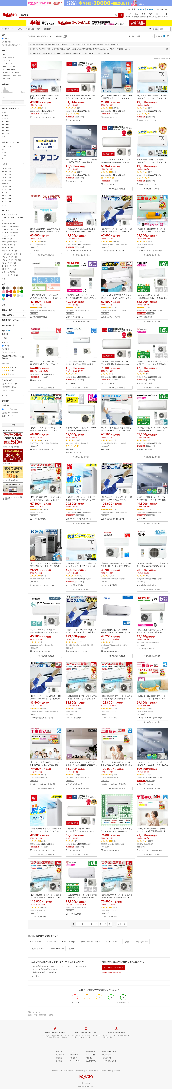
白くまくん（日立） (9, 236)
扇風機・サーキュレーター (90, 942)
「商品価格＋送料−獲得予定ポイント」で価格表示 (45, 36)
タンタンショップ (74, 120)
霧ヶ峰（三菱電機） (9, 223)
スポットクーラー (141, 942)
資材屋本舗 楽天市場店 (111, 651)
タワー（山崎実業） (9, 272)
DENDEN (106, 449)
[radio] (3, 38)
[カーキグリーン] (21, 288)
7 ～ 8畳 (5, 115)
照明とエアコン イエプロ (147, 120)
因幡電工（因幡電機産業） (11, 227)
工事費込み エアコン (37, 949)
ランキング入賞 (73, 114)
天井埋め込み (6, 146)
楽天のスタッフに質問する (113, 967)
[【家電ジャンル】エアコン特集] (46, 158)
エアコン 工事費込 (68, 942)
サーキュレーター (57, 949)
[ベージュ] (18, 288)
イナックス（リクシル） (10, 275)
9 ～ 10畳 (5, 118)
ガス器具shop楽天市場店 (147, 585)
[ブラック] (3, 288)
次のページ (122, 924)
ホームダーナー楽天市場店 (41, 651)
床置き (4, 155)
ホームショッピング (75, 452)
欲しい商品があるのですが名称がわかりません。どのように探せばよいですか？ (60, 966)
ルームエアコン (36, 942)
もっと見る (35, 976)
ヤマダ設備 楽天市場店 (111, 850)
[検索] (121, 15)
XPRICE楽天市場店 (145, 317)
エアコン (51, 1015)
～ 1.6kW (5, 192)
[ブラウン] (14, 288)
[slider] (2, 93)
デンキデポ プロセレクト (76, 317)
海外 (9, 331)
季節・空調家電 (40, 1015)
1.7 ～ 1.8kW (6, 201)
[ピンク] (3, 291)
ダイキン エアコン (112, 942)
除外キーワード (7, 416)
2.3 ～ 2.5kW (6, 180)
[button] (163, 9)
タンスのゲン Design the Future (43, 585)
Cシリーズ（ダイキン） (10, 263)
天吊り (4, 152)
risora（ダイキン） (8, 248)
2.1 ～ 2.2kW (6, 174)
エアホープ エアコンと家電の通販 (150, 251)
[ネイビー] (7, 295)
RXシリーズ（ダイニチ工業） (12, 260)
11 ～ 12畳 (5, 122)
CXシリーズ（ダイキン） (10, 257)
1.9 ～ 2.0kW (6, 198)
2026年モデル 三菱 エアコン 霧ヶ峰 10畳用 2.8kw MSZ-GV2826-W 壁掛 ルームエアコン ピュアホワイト (152, 566)
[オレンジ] (14, 291)
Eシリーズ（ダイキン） (10, 269)
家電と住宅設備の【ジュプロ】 (114, 251)
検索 (13, 102)
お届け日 (5, 342)
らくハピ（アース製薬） (10, 233)
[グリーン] (21, 291)
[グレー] (7, 288)
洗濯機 (71, 949)
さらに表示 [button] (6, 79)
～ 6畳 (4, 112)
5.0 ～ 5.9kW (6, 177)
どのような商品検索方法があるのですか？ (47, 969)
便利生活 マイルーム (110, 117)
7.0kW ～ (5, 183)
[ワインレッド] (7, 291)
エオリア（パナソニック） (11, 230)
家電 (29, 1015)
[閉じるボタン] (167, 44)
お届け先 (5, 334)
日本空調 (35, 251)
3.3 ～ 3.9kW (6, 189)
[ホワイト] (10, 288)
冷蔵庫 (126, 942)
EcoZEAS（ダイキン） (10, 214)
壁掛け (4, 149)
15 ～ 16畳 (5, 128)
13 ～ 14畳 (5, 125)
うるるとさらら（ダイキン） (12, 254)
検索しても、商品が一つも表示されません (47, 972)
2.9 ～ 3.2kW (6, 195)
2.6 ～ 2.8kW (6, 168)
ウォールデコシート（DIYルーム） (12, 219)
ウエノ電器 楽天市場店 (75, 585)
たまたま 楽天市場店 (110, 585)
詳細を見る (106, 53)
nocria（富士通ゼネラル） (11, 242)
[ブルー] (3, 295)
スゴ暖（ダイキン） (9, 245)
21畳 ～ (4, 137)
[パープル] (10, 295)
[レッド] (10, 291)
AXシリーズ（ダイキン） (10, 251)
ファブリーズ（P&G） (9, 266)
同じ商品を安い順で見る (117, 189)
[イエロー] (18, 291)
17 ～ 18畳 (5, 131)
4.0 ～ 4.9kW (6, 171)
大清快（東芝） (7, 239)
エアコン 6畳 (51, 942)
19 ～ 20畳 (5, 134)
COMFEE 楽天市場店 (39, 317)
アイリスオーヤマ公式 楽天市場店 (44, 117)
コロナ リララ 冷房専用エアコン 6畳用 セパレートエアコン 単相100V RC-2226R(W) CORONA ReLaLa (81, 364)
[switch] (22, 357)
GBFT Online (36, 380)
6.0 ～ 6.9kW (6, 186)
